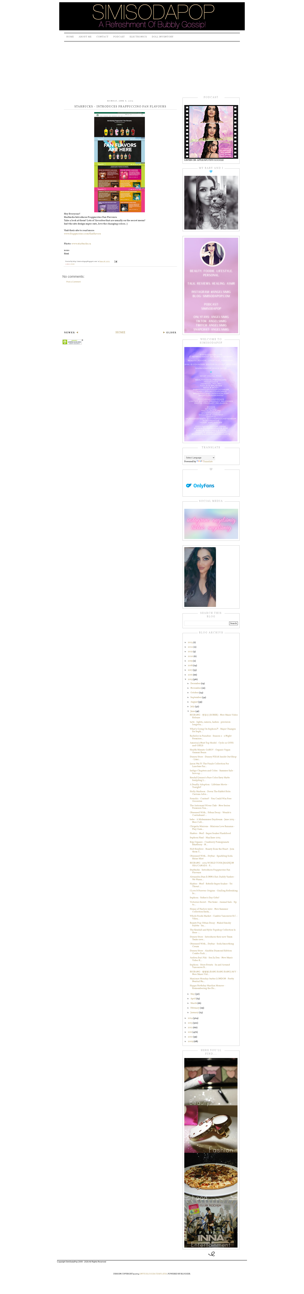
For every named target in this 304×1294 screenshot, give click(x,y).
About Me (85, 36)
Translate (208, 461)
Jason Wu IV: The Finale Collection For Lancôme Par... (209, 765)
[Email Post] (115, 261)
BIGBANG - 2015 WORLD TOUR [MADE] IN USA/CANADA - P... (212, 864)
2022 (190, 647)
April (193, 998)
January (194, 1012)
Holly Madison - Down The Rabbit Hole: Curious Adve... (210, 793)
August (194, 702)
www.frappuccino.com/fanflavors (82, 234)
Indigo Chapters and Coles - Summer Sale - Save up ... (212, 772)
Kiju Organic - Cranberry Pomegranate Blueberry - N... (209, 843)
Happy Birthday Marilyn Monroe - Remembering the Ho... (207, 987)
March (193, 1003)
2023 (190, 642)
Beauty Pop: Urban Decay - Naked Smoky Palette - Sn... (210, 924)
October (194, 692)
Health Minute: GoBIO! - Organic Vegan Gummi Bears (210, 751)
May (192, 994)
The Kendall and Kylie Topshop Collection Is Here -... (213, 931)
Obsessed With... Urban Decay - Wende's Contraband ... (210, 814)
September (196, 697)
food (72, 264)
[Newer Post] (71, 333)
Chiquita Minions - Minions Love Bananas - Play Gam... (212, 828)
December (195, 683)
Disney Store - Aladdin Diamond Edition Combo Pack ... (211, 952)
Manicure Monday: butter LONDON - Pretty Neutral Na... (212, 980)
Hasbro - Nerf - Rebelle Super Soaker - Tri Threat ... (211, 885)
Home (70, 36)
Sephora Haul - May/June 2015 (205, 837)
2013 (190, 1023)
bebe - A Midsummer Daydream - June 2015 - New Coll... (212, 821)
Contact (102, 36)
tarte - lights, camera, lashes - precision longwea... (210, 723)
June (193, 711)
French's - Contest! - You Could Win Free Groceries (210, 800)
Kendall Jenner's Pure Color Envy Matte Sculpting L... (210, 779)
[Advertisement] (152, 66)
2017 (190, 670)
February (195, 1008)
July (192, 706)
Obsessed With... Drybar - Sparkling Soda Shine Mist (211, 857)
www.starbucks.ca (81, 243)
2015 (190, 679)
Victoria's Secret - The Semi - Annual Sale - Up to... (213, 903)
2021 (190, 651)
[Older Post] (169, 333)
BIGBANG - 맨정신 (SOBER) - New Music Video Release (214, 716)
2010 (190, 1036)
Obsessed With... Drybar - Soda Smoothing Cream (212, 945)
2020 (191, 656)
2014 (190, 1018)
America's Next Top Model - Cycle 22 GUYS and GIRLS (212, 744)
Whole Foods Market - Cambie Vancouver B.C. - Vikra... (214, 917)
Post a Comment (73, 282)
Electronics (138, 36)
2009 (191, 1041)
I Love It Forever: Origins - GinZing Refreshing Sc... (214, 892)
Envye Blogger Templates (153, 1274)
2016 (190, 674)
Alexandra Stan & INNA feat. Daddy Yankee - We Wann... (212, 878)
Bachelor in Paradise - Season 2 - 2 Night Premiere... (210, 737)
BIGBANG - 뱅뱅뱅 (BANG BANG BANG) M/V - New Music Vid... (214, 973)
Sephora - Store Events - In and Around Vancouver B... (210, 966)
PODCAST (119, 36)
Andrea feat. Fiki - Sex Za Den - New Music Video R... (211, 959)
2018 (190, 665)
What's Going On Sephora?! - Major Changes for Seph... (213, 730)
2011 (190, 1032)
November (196, 688)
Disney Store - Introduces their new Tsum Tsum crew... (211, 938)
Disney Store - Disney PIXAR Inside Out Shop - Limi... (213, 758)
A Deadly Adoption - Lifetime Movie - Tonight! (209, 786)
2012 (190, 1027)
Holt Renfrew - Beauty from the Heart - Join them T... (212, 850)
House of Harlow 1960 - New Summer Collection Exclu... (209, 910)
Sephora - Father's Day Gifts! (204, 897)
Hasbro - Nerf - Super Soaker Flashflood (210, 833)
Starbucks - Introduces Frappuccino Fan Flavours (210, 871)
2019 (190, 660)
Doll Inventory (163, 36)
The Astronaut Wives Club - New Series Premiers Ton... (210, 807)
